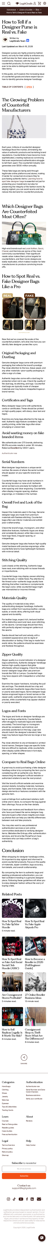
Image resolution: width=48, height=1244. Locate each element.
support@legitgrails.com (24, 1188)
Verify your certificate (34, 1099)
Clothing (5, 1090)
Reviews (29, 1121)
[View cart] (39, 3)
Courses (5, 1121)
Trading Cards (7, 1110)
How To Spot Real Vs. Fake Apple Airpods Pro (34, 924)
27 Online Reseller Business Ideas (35, 996)
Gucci (40, 248)
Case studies (7, 1131)
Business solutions (33, 1095)
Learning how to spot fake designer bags (22, 180)
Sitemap (5, 1155)
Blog (37, 10)
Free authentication (9, 1135)
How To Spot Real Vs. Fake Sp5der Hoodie (11, 924)
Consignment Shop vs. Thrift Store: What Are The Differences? (34, 1034)
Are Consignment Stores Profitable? (12, 996)
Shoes (4, 1093)
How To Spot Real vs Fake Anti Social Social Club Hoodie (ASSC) (12, 963)
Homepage (11, 10)
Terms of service (8, 1145)
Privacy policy (7, 1149)
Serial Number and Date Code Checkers (35, 1091)
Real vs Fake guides (9, 1124)
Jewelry (5, 1097)
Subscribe (24, 1176)
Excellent (14, 448)
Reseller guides (8, 1128)
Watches (5, 1100)
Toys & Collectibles (9, 1107)
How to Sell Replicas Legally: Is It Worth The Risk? (12, 1032)
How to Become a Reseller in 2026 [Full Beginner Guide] (35, 963)
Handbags (6, 1086)
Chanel (5, 251)
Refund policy (7, 1152)
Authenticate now (9, 453)
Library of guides (25, 10)
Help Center (31, 1145)
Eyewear (5, 1104)
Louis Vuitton (31, 248)
